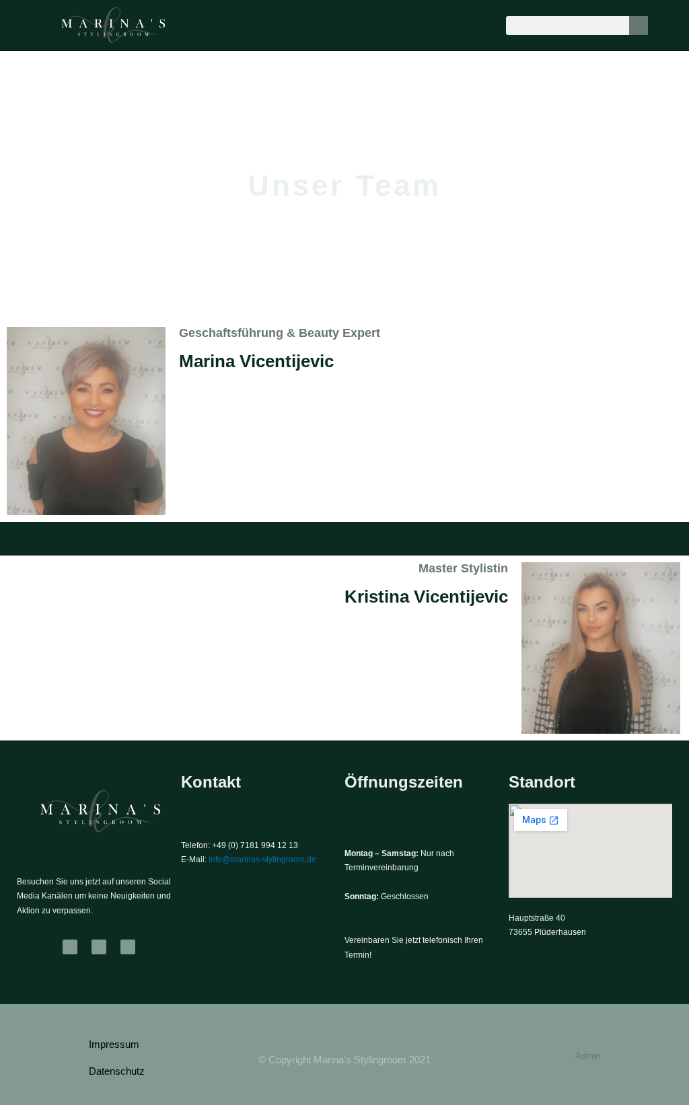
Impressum (114, 1044)
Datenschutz (117, 1071)
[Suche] (638, 25)
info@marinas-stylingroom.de (262, 859)
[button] (344, 22)
